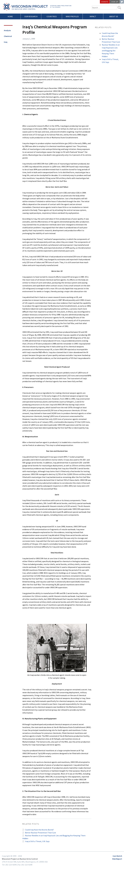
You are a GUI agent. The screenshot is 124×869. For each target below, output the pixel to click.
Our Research (31, 16)
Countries (52, 16)
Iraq (5, 42)
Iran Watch (117, 856)
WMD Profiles (72, 16)
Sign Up (114, 2)
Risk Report (117, 859)
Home (10, 16)
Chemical (8, 36)
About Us (113, 16)
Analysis (7, 30)
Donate (104, 2)
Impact (93, 16)
